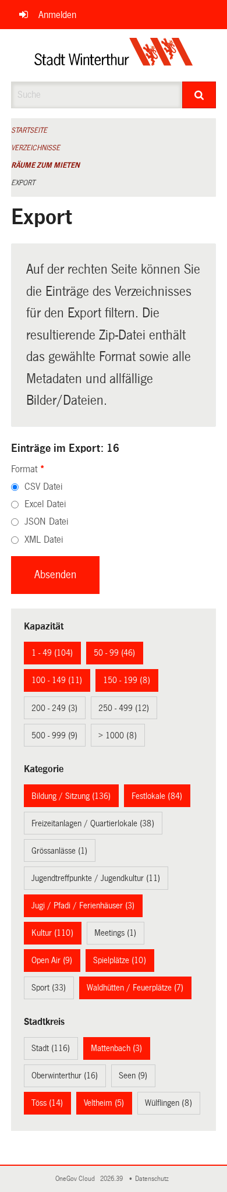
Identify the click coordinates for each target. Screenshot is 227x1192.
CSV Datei (43, 486)
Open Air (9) (51, 960)
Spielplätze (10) (119, 960)
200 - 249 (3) (54, 708)
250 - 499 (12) (123, 708)
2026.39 (112, 1179)
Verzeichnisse (35, 148)
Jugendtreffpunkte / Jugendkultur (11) (95, 878)
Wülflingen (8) (168, 1103)
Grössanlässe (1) (59, 850)
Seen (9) (133, 1075)
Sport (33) (48, 987)
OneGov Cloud (76, 1179)
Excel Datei (45, 504)
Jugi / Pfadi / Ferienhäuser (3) (82, 905)
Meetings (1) (115, 933)
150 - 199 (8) (126, 680)
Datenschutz (153, 1179)
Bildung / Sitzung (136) (71, 796)
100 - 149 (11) (56, 680)
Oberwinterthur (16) (64, 1075)
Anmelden (57, 15)
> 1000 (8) (117, 735)
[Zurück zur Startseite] (113, 55)
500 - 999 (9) (54, 735)
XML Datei (43, 539)
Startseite (29, 130)
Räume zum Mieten (45, 165)
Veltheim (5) (104, 1103)
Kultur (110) (52, 933)
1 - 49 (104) (52, 652)
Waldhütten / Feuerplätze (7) (135, 987)
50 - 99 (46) (114, 652)
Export (23, 183)
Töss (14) (47, 1103)
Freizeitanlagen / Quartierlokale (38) (92, 823)
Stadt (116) (50, 1048)
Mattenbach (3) (116, 1048)
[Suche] (199, 95)
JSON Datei (46, 521)
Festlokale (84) (157, 796)
